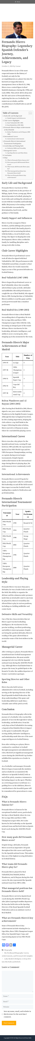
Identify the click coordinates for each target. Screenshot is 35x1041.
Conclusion (7, 155)
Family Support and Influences (16, 118)
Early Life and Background (13, 116)
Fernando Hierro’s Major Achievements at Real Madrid (17, 129)
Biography (8, 950)
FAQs (5, 158)
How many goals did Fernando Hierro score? (18, 163)
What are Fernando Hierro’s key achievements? (16, 176)
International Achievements (15, 139)
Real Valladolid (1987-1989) (15, 123)
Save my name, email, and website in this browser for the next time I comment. (17, 1014)
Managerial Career (10, 151)
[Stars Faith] (4, 8)
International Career (11, 136)
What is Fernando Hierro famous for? (18, 160)
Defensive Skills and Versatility (16, 148)
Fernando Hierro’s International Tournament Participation (14, 142)
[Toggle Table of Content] (29, 113)
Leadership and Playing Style (14, 146)
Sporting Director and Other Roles (17, 153)
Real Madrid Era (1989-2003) (15, 125)
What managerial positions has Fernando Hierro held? (16, 172)
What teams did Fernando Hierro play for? (18, 168)
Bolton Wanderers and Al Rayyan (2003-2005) (19, 133)
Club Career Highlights (11, 120)
